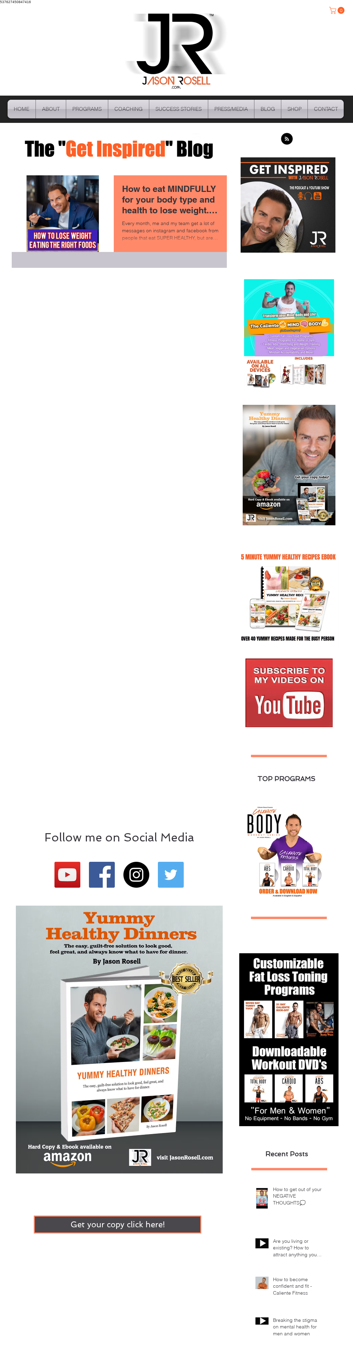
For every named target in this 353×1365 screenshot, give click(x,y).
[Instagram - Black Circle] (136, 875)
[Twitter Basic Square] (171, 875)
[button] (337, 10)
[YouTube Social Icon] (67, 875)
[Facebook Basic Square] (102, 875)
